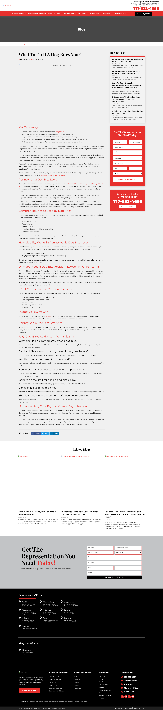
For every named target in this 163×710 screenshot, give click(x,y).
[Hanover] (61, 609)
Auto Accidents (18, 14)
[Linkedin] (125, 696)
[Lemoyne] (20, 626)
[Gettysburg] (40, 609)
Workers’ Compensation (37, 14)
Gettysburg (47, 610)
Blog (23, 44)
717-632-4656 (146, 8)
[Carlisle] (20, 601)
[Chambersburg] (40, 601)
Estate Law (107, 14)
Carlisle (25, 602)
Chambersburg (48, 602)
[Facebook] (122, 696)
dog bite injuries (62, 132)
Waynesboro (26, 610)
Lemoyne (25, 626)
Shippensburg (69, 602)
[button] (36, 433)
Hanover (67, 610)
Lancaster (67, 618)
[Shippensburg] (61, 601)
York (45, 618)
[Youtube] (132, 696)
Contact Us (119, 14)
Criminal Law (69, 14)
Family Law (82, 14)
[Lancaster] (61, 617)
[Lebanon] (20, 617)
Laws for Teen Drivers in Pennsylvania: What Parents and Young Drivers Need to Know (126, 85)
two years (48, 316)
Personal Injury (54, 14)
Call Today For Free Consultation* (146, 2)
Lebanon (25, 618)
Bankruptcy (94, 14)
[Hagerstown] (20, 650)
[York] (40, 617)
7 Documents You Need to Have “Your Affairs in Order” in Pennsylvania (126, 99)
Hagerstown (26, 650)
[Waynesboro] (20, 609)
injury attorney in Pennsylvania (53, 175)
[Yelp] (129, 696)
